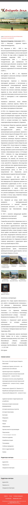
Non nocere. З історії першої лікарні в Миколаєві (12, 362)
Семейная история (7, 440)
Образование (19, 36)
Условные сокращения (18, 496)
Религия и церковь (7, 437)
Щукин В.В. (12, 38)
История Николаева (8, 36)
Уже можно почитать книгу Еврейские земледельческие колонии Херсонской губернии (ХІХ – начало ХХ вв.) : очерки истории (13, 382)
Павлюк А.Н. (5, 465)
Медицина (5, 418)
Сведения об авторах (8, 467)
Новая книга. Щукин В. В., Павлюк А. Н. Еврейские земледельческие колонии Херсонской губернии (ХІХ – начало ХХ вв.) (14, 391)
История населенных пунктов (10, 409)
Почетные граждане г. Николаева (9, 434)
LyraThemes (18, 503)
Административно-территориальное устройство (12, 400)
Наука (4, 423)
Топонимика (5, 443)
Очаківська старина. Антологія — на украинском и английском (12, 367)
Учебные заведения (8, 446)
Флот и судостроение (8, 449)
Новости (6, 496)
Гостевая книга (8, 498)
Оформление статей (17, 498)
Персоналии (3, 38)
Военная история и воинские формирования (10, 405)
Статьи (7, 38)
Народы (4, 420)
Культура (14, 36)
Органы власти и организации (10, 429)
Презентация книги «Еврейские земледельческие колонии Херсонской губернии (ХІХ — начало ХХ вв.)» (13, 374)
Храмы (4, 452)
